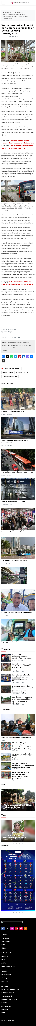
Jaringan (4, 986)
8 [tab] (25, 843)
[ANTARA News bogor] (19, 2)
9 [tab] (28, 843)
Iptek (3, 960)
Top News (5, 709)
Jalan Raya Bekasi (22, 372)
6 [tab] (19, 843)
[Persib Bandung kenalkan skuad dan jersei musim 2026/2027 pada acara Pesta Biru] (6, 678)
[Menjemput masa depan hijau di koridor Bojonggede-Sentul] (18, 630)
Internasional (6, 974)
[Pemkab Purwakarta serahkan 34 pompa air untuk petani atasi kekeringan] (6, 766)
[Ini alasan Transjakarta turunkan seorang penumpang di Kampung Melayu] (18, 519)
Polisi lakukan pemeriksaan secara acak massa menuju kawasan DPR (16, 410)
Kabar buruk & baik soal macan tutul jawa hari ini (15, 836)
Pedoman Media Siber (9, 999)
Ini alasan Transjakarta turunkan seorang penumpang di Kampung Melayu (17, 530)
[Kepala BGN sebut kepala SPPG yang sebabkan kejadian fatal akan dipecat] (6, 657)
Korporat (4, 1009)
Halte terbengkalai (9, 376)
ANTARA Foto (6, 1006)
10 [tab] (31, 843)
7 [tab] (22, 843)
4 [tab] (21, 813)
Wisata (4, 971)
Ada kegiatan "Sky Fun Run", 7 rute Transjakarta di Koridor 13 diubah (14, 559)
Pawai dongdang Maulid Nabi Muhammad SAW (17, 806)
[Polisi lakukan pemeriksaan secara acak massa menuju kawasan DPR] (18, 399)
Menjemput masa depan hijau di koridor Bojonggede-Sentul (16, 641)
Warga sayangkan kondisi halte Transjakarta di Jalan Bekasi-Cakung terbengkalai (15, 16)
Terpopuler (6, 649)
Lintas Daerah (17, 12)
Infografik (5, 846)
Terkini (4, 935)
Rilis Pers (4, 981)
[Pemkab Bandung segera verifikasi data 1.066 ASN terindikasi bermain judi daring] (6, 667)
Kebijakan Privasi (7, 993)
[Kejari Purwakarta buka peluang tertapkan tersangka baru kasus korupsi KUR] (6, 775)
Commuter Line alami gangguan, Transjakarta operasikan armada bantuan (17, 471)
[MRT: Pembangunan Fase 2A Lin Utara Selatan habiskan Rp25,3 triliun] (18, 489)
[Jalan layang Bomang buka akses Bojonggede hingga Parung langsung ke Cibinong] (6, 700)
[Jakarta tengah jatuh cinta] (14, 575)
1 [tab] (12, 813)
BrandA (4, 1003)
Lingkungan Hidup (8, 966)
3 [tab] (18, 813)
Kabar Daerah (6, 953)
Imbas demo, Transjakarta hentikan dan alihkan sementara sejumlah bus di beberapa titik (17, 440)
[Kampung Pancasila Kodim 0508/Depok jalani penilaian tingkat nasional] (6, 757)
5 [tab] (24, 813)
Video (3, 815)
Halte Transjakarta (13, 368)
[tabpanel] (18, 800)
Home (6, 12)
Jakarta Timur (7, 372)
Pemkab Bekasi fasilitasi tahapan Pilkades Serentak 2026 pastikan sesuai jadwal (17, 736)
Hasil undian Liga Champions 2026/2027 (17, 905)
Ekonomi (4, 956)
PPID (3, 1013)
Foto (3, 785)
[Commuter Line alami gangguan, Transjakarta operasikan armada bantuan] (18, 460)
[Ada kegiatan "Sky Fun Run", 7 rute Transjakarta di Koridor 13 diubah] (18, 548)
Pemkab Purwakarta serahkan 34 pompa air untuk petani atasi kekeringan (23, 765)
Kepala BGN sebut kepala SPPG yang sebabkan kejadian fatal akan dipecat (22, 657)
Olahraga (4, 978)
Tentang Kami (6, 996)
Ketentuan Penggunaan (10, 989)
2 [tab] (15, 813)
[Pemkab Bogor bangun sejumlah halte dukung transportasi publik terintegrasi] (18, 600)
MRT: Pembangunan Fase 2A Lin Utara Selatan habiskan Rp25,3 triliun (16, 500)
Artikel (3, 963)
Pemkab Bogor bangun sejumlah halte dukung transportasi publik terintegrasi (16, 611)
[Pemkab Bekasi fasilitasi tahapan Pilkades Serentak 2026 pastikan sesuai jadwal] (18, 725)
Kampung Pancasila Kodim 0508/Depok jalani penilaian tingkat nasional (22, 756)
